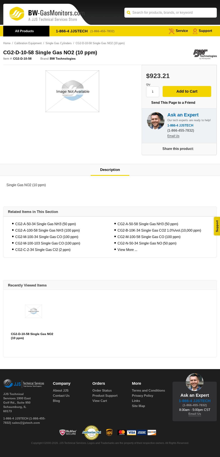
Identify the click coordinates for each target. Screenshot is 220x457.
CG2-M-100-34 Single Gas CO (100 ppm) (46, 237)
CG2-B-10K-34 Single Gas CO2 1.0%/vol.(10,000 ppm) (159, 230)
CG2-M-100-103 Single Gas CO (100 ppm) (47, 243)
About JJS (61, 390)
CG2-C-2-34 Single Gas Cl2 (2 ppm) (42, 250)
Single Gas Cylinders (59, 43)
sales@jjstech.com (26, 422)
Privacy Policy (142, 395)
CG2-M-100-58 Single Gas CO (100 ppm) (149, 237)
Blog (56, 401)
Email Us (173, 135)
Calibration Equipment (28, 43)
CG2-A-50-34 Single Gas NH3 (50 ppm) (45, 224)
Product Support (105, 395)
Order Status (102, 390)
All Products (24, 31)
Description (110, 170)
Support (205, 31)
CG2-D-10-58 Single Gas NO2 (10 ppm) (32, 336)
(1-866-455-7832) (102, 31)
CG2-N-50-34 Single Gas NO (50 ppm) (147, 243)
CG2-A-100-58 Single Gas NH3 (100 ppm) (47, 230)
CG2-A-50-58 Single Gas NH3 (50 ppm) (148, 224)
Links (136, 401)
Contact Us (61, 395)
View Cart (99, 401)
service (182, 31)
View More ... (127, 250)
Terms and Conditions (148, 390)
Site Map (138, 406)
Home (7, 43)
